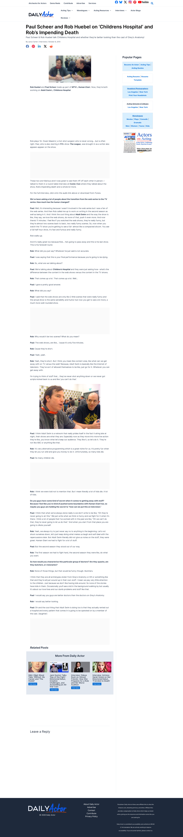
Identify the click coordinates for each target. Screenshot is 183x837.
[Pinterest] (33, 46)
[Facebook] (27, 46)
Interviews (43, 42)
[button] (152, 3)
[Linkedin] (39, 46)
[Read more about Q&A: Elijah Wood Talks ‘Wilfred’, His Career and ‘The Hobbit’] (37, 667)
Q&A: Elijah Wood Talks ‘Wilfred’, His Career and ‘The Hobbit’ (36, 678)
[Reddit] (51, 46)
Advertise (91, 807)
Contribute (91, 813)
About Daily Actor (91, 804)
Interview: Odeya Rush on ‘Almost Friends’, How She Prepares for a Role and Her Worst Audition (80, 680)
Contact (91, 810)
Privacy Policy (91, 816)
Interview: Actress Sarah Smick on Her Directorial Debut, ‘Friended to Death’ (102, 678)
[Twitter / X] (45, 46)
